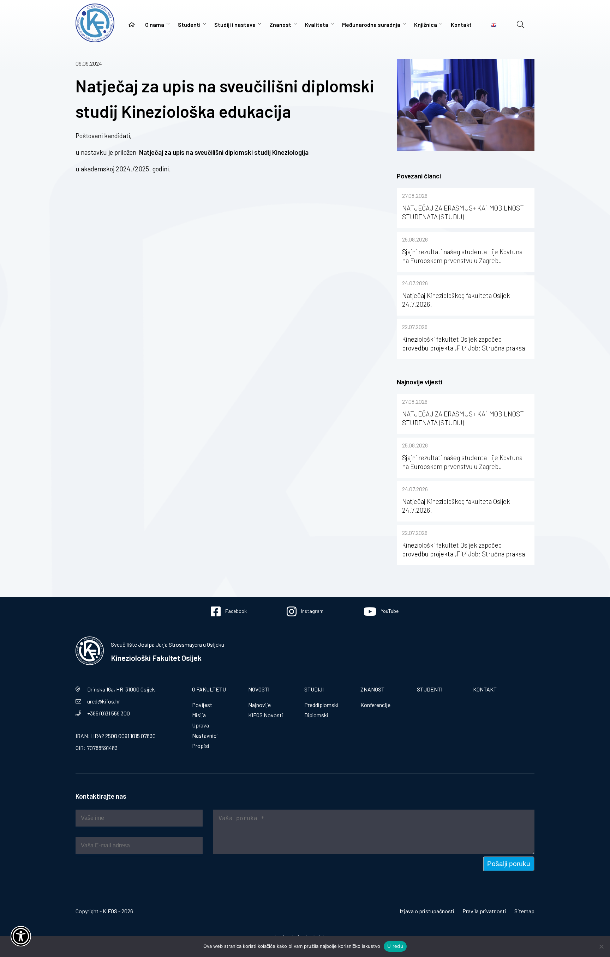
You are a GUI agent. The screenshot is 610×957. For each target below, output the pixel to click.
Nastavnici (205, 735)
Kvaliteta (316, 24)
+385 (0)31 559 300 (108, 713)
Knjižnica (425, 24)
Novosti (258, 689)
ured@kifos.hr (103, 701)
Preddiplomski (321, 704)
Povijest (202, 704)
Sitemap (524, 911)
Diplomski (316, 715)
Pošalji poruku (508, 863)
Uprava (200, 725)
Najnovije (259, 704)
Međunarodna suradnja (371, 24)
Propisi (200, 745)
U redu (395, 946)
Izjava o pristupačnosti (427, 911)
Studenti (189, 24)
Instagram (311, 611)
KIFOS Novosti (265, 715)
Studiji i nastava (235, 24)
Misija (199, 715)
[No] (601, 946)
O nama (154, 24)
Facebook (235, 611)
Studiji (314, 689)
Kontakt (461, 24)
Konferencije (375, 704)
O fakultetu (209, 689)
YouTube (389, 611)
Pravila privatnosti (484, 911)
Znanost (280, 24)
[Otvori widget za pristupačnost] (21, 936)
